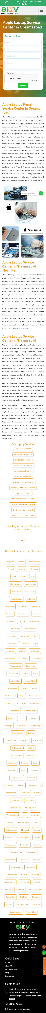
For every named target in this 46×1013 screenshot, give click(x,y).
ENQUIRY (44, 966)
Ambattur (37, 845)
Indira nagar (31, 599)
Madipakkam (12, 688)
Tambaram (12, 644)
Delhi (14, 577)
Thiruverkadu (30, 867)
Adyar (35, 644)
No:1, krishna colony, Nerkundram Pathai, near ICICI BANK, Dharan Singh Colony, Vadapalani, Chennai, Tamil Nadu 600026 (25, 994)
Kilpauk (23, 770)
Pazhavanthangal (18, 748)
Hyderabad (34, 569)
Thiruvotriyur (31, 912)
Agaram (9, 703)
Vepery (25, 673)
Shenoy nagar (31, 666)
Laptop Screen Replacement (23, 487)
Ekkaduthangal (23, 822)
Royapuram (34, 718)
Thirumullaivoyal (12, 815)
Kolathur (31, 733)
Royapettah (31, 778)
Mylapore (22, 606)
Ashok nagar (16, 591)
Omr (25, 815)
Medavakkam (30, 629)
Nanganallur (12, 636)
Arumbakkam (12, 875)
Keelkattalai (34, 621)
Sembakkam (9, 696)
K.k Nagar (24, 897)
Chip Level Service (23, 493)
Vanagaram (31, 755)
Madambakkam (10, 740)
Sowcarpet (8, 726)
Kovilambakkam (16, 852)
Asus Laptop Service (23, 471)
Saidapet (8, 837)
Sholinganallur (30, 808)
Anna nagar (35, 815)
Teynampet (9, 785)
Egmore (35, 763)
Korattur (37, 793)
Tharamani (37, 837)
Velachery (36, 614)
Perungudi (37, 860)
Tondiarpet (21, 726)
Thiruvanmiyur (13, 673)
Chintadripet (29, 591)
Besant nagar (21, 703)
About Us (9, 966)
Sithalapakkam (16, 867)
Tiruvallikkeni (23, 614)
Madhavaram (15, 629)
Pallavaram (36, 904)
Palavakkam (24, 860)
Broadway (24, 763)
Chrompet (22, 621)
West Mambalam (35, 890)
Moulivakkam (10, 860)
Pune (32, 577)
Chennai (11, 569)
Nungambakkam (16, 778)
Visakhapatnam (15, 584)
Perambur (36, 830)
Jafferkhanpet (10, 659)
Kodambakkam (11, 830)
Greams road (11, 770)
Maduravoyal (16, 800)
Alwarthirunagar (35, 726)
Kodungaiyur (24, 882)
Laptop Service (11, 969)
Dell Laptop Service (23, 448)
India (23, 540)
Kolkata (23, 577)
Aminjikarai (12, 763)
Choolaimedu (35, 703)
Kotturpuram (23, 659)
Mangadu (9, 904)
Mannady (37, 882)
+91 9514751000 (15, 1004)
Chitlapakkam (10, 897)
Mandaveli (25, 830)
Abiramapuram (30, 584)
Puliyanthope (35, 606)
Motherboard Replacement (23, 515)
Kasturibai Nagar (30, 711)
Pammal (35, 688)
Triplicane (20, 785)
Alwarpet (10, 621)
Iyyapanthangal (17, 733)
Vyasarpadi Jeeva (35, 785)
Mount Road (30, 800)
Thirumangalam (16, 755)
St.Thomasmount (16, 912)
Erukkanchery (10, 882)
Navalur (25, 688)
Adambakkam (11, 793)
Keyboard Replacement (23, 510)
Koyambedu (12, 718)
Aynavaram (10, 651)
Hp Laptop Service (23, 460)
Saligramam (20, 890)
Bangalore (22, 569)
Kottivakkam (24, 845)
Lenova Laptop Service (23, 465)
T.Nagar (21, 696)
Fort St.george (34, 651)
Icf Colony (35, 875)
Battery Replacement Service (23, 504)
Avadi (23, 718)
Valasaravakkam (35, 696)
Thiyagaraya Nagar (22, 837)
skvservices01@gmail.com (19, 1009)
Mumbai (21, 562)
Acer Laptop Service (23, 476)
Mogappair (24, 740)
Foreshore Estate (16, 599)
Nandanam (37, 659)
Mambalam (35, 770)
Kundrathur (36, 897)
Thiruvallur (24, 644)
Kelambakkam (30, 681)
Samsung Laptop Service (23, 482)
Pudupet (8, 890)
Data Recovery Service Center (23, 499)
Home (7, 962)
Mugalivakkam (22, 904)
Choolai (22, 651)
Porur (36, 636)
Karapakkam (24, 793)
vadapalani (10, 562)
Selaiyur (31, 748)
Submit (23, 86)
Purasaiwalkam (15, 666)
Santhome (9, 614)
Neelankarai (37, 740)
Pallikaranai (25, 636)
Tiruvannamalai (34, 562)
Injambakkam (15, 681)
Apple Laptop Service (23, 454)
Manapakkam (31, 852)
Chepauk (10, 822)
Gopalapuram (14, 711)
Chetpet (24, 875)
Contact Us (9, 976)
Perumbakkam (15, 808)
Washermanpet (10, 845)
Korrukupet (10, 606)
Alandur (35, 673)
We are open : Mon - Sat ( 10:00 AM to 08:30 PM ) (24, 2)
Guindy (36, 822)
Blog (7, 973)
